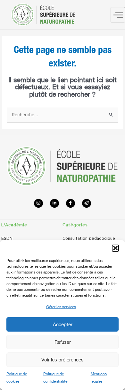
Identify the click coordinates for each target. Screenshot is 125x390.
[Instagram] (38, 203)
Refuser (62, 342)
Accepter (62, 324)
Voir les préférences (62, 359)
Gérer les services (61, 306)
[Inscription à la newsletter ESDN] (86, 203)
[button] (115, 248)
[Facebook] (70, 203)
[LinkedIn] (54, 203)
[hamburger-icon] (118, 14)
